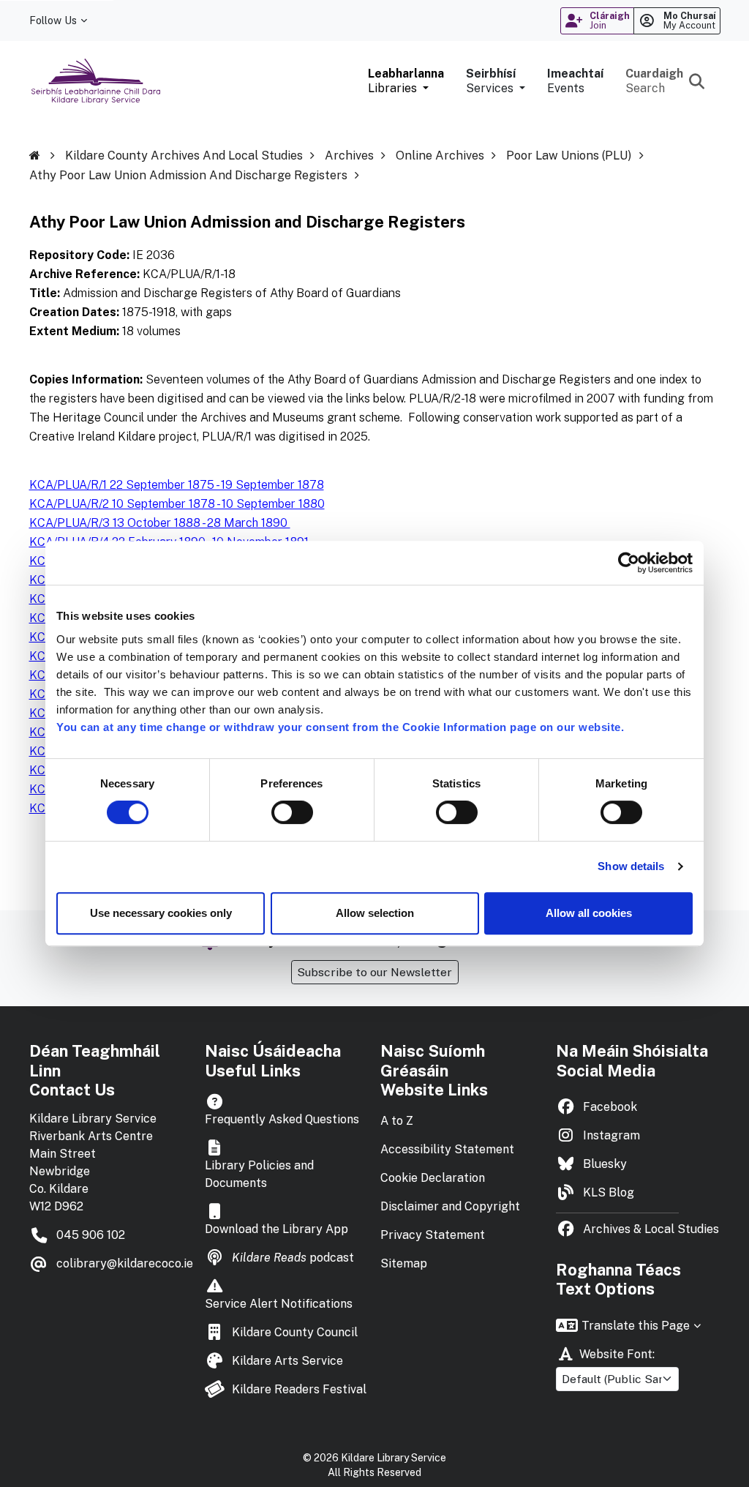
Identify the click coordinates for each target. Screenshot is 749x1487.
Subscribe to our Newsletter (374, 972)
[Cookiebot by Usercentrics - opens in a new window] (629, 563)
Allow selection (375, 913)
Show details (631, 866)
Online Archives (440, 155)
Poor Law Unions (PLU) (569, 155)
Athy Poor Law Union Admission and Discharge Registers (188, 175)
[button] (406, 81)
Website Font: (617, 1354)
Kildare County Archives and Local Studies (184, 155)
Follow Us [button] (53, 20)
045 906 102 (90, 1235)
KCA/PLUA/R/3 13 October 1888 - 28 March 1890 (159, 523)
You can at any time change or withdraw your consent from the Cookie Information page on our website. (340, 727)
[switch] (292, 812)
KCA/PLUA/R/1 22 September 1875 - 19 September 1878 (176, 485)
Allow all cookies (589, 913)
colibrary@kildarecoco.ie (124, 1263)
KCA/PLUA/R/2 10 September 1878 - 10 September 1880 (177, 504)
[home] (45, 156)
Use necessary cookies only (161, 913)
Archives (349, 155)
